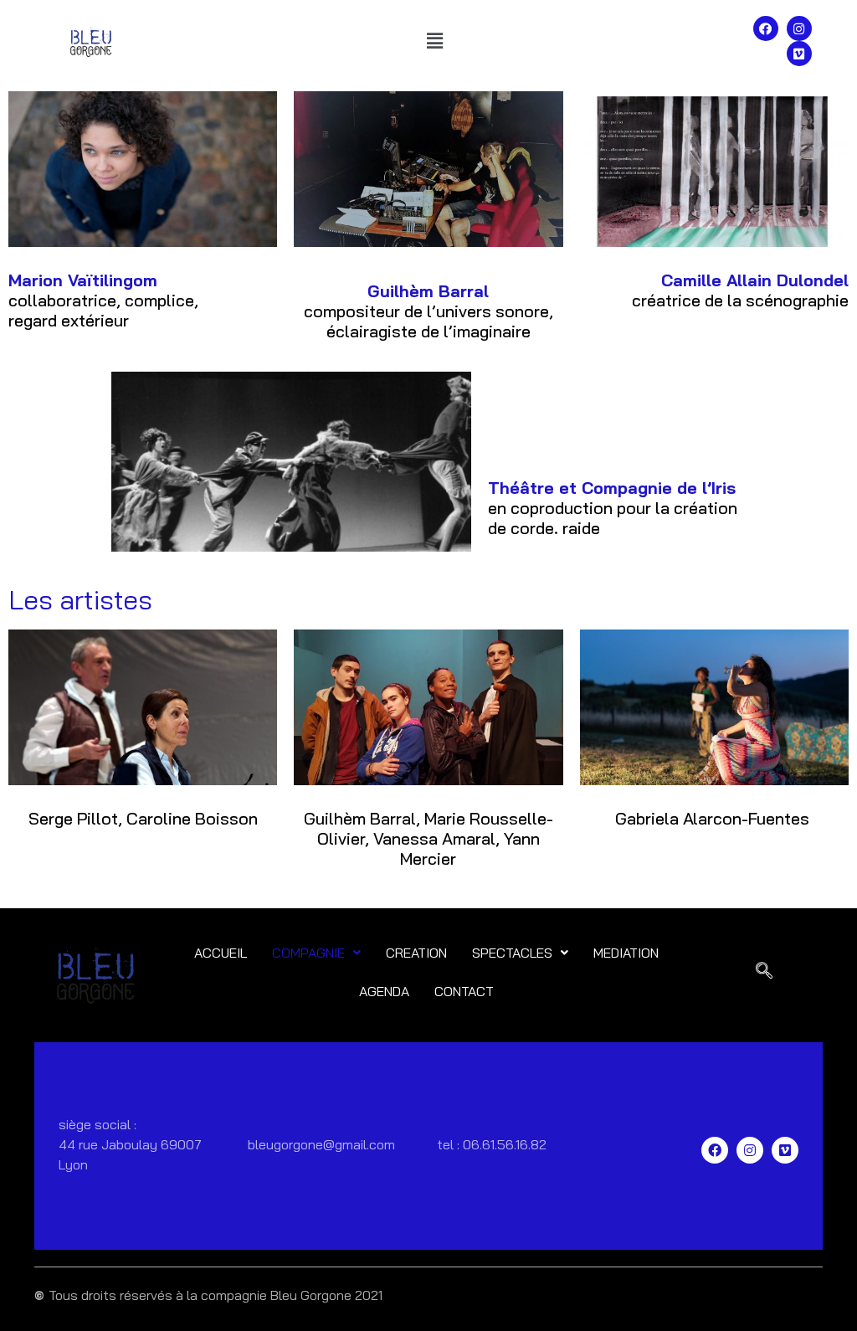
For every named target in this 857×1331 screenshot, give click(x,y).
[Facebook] (765, 28)
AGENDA (384, 991)
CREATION (416, 952)
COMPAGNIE (308, 952)
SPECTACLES (512, 952)
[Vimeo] (799, 53)
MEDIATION (626, 952)
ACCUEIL (220, 952)
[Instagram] (799, 28)
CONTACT (464, 991)
